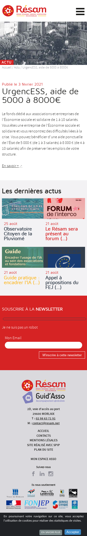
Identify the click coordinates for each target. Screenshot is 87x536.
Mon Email (13, 338)
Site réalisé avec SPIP (43, 445)
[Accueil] (24, 11)
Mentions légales (44, 440)
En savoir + (10, 165)
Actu (17, 67)
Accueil (6, 67)
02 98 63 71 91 (46, 418)
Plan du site (43, 450)
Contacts (43, 436)
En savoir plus (50, 532)
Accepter (72, 532)
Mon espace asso (43, 459)
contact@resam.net (46, 423)
